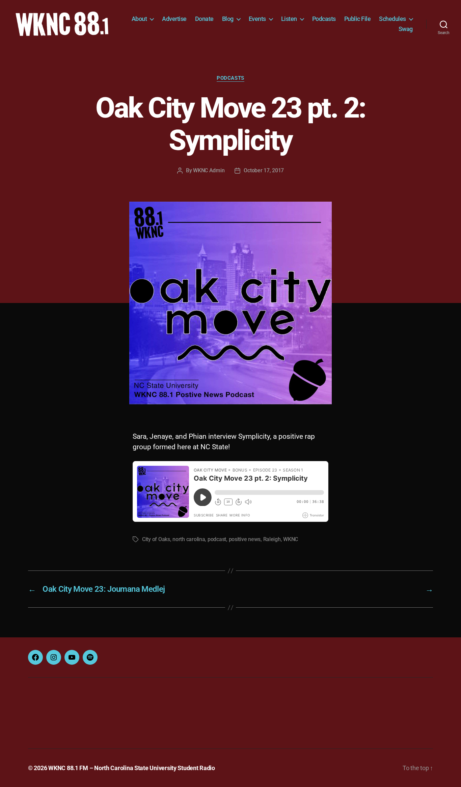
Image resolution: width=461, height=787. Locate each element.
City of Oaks (156, 539)
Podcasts (324, 18)
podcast (217, 539)
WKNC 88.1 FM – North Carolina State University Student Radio (131, 767)
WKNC (290, 539)
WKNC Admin (208, 170)
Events (257, 18)
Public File (357, 18)
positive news (245, 539)
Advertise (174, 18)
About (139, 18)
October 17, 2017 (264, 170)
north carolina (188, 539)
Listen (289, 18)
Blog (228, 18)
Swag (406, 28)
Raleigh (272, 539)
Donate (204, 18)
